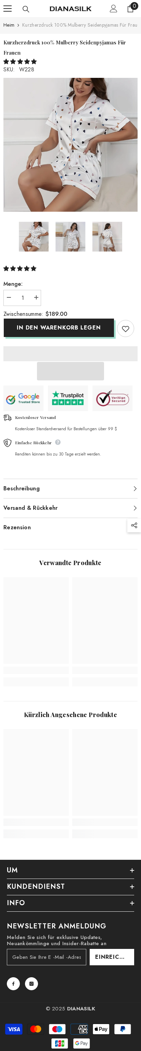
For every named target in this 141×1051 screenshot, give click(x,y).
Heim (8, 25)
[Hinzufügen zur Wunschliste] (125, 328)
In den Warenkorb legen (58, 328)
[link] (36, 670)
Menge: (13, 284)
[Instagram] (31, 983)
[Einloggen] (113, 8)
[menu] (7, 8)
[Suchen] (26, 9)
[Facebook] (13, 983)
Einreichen (113, 957)
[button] (21, 62)
